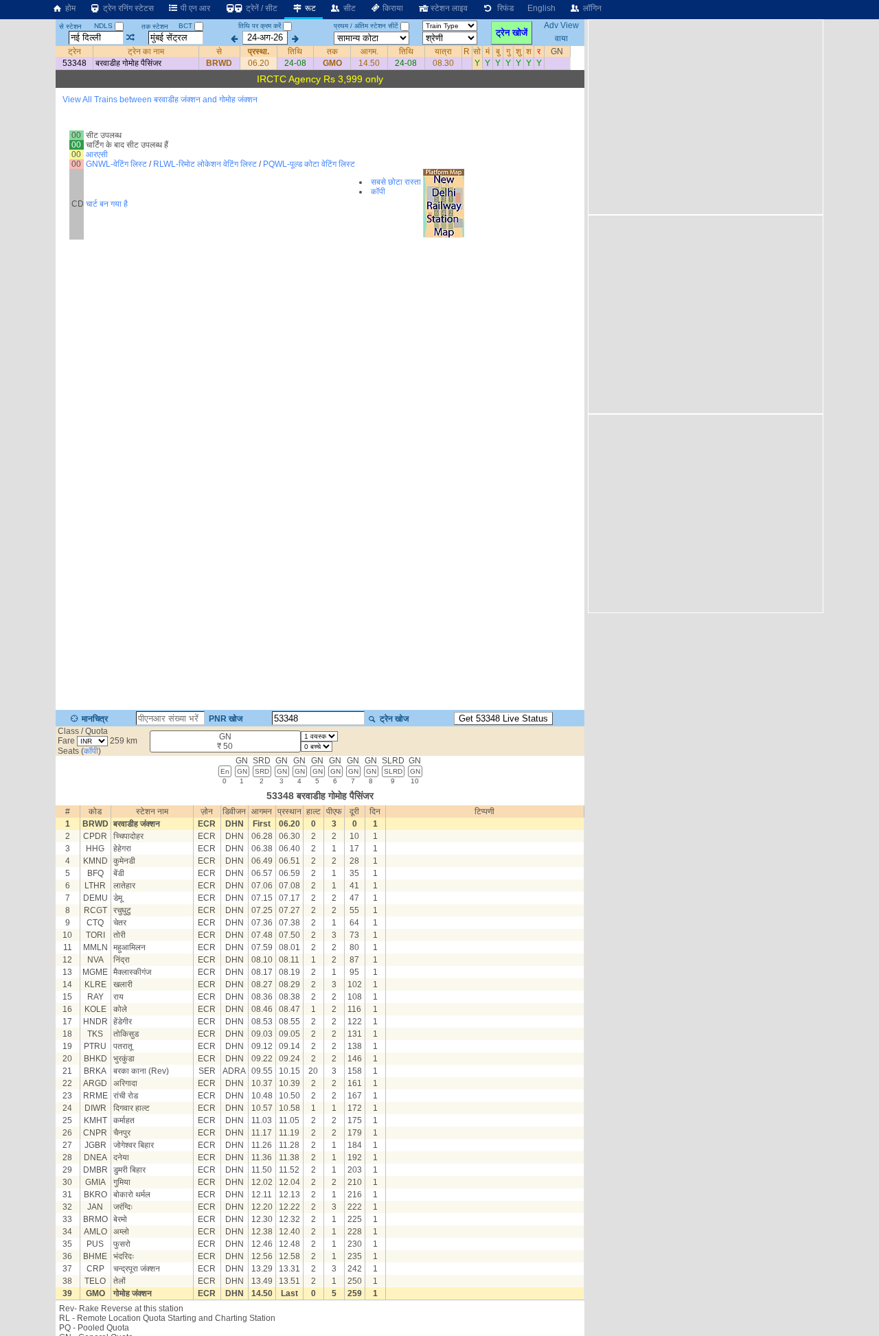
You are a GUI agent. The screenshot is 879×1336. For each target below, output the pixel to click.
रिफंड (503, 8)
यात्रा (443, 51)
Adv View (561, 26)
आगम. (369, 51)
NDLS (104, 26)
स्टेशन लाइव (448, 8)
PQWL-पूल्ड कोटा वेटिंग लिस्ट (309, 164)
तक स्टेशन (154, 26)
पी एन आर (194, 8)
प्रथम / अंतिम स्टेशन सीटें (366, 26)
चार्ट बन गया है (107, 204)
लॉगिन (591, 8)
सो (477, 51)
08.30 (443, 63)
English (541, 8)
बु (498, 51)
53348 (74, 63)
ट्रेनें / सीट (260, 8)
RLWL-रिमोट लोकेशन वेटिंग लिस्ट (205, 164)
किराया (391, 8)
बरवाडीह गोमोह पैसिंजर (128, 63)
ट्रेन (74, 51)
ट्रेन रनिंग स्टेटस (127, 8)
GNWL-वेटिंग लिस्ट (116, 164)
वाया (561, 38)
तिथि (295, 51)
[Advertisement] (704, 116)
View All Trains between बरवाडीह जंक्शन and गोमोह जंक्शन (160, 99)
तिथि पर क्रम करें (259, 26)
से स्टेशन (70, 26)
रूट (309, 8)
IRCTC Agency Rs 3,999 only (320, 78)
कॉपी (378, 191)
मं (488, 51)
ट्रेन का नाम (146, 51)
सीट (348, 8)
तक (332, 51)
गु (508, 51)
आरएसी (97, 154)
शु (518, 51)
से (219, 51)
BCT (186, 26)
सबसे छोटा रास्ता (396, 182)
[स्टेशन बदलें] (131, 38)
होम (69, 8)
